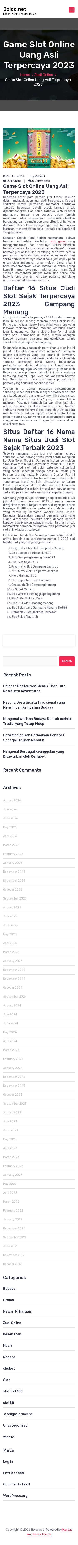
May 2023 (10, 1139)
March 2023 (11, 1157)
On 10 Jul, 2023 (13, 176)
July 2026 (10, 809)
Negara (9, 1357)
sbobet (9, 1368)
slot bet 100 (13, 1391)
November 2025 (14, 881)
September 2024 (15, 996)
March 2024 (11, 1050)
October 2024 (12, 987)
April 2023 (10, 1148)
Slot (6, 1380)
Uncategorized (15, 1425)
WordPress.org (15, 1496)
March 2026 (11, 845)
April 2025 (10, 943)
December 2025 (14, 872)
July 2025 (10, 916)
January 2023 (12, 1175)
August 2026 (12, 800)
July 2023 (10, 1121)
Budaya (9, 1289)
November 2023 (14, 1086)
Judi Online (43, 75)
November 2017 (13, 1255)
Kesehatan (12, 1334)
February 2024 (13, 1059)
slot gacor (58, 241)
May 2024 (10, 1032)
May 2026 (10, 827)
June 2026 (10, 818)
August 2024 (12, 1005)
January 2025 (12, 961)
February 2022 (13, 1210)
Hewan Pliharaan (17, 1311)
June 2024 (10, 1023)
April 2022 (10, 1193)
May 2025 (10, 934)
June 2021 (10, 1246)
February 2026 (13, 854)
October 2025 (12, 889)
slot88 (8, 1403)
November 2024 (14, 979)
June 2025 (10, 925)
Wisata (8, 1437)
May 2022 (10, 1184)
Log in (8, 1462)
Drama (8, 1300)
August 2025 (12, 907)
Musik (7, 1346)
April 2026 (10, 836)
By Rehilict (38, 176)
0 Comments (41, 181)
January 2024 (12, 1068)
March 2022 (11, 1201)
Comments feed (16, 1484)
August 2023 (12, 1112)
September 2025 (15, 898)
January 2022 (12, 1219)
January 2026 (12, 863)
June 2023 (10, 1130)
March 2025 (11, 952)
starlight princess (18, 1414)
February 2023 (13, 1166)
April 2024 (10, 1041)
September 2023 (15, 1103)
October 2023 (12, 1094)
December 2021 (14, 1228)
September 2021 (14, 1237)
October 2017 (12, 1264)
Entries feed (13, 1473)
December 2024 (14, 970)
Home (25, 75)
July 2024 (10, 1014)
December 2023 (14, 1077)
